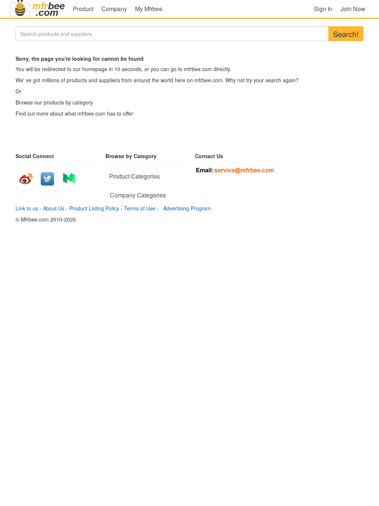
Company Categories (138, 195)
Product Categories (134, 176)
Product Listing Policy (94, 208)
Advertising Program (185, 208)
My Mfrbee (148, 8)
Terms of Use (139, 208)
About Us (53, 208)
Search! (346, 34)
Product (83, 8)
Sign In (323, 8)
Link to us (27, 208)
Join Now (353, 8)
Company (114, 8)
